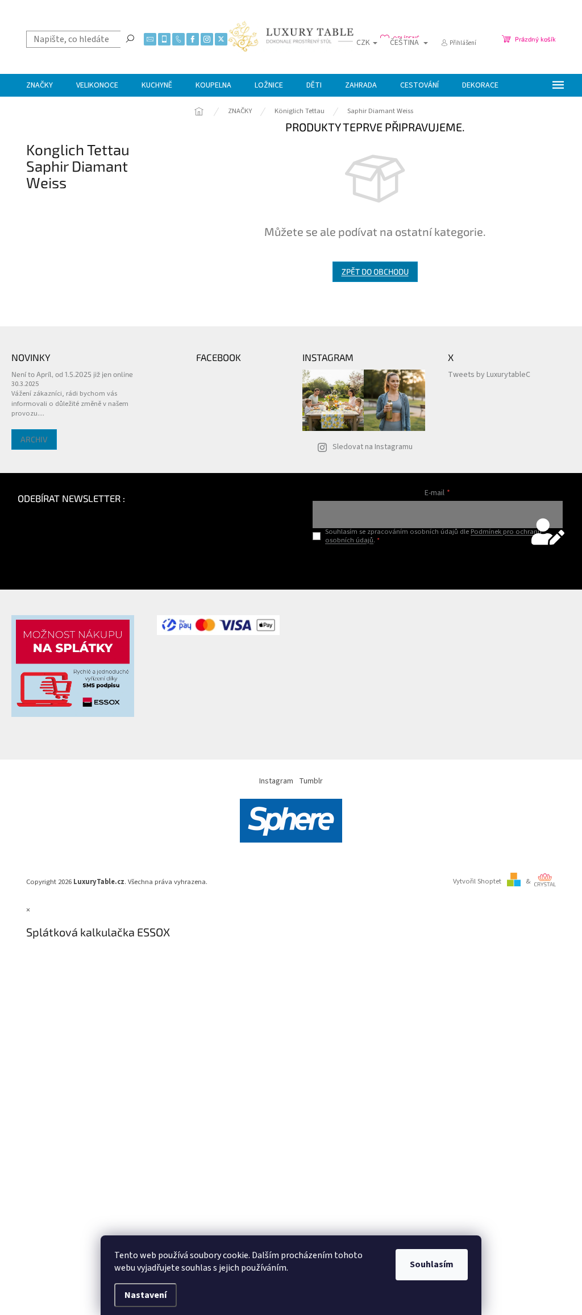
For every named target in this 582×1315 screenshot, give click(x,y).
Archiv (34, 439)
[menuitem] (39, 85)
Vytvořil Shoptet (477, 881)
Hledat (130, 38)
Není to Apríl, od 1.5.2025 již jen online (72, 374)
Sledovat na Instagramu (372, 447)
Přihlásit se (437, 564)
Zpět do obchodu (375, 271)
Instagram (276, 781)
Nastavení (145, 1295)
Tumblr (311, 781)
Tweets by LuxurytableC (489, 374)
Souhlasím (432, 1264)
